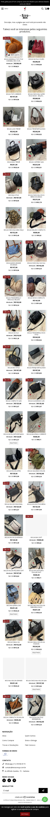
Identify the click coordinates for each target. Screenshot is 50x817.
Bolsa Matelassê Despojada (14, 434)
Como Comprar (8, 740)
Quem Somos (30, 736)
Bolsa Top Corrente (13, 94)
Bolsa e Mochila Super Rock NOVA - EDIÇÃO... (36, 95)
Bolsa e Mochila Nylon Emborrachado (36, 606)
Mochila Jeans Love (14, 605)
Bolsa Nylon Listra (14, 471)
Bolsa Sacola (14, 333)
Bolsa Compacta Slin (14, 401)
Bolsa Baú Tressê (13, 162)
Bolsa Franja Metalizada (36, 368)
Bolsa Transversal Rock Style (36, 334)
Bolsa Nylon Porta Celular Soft (36, 571)
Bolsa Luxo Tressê (13, 129)
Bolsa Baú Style (14, 368)
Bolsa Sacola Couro (36, 59)
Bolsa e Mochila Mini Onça (14, 230)
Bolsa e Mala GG (14, 642)
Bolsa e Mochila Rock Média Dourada (36, 196)
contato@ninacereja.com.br (15, 767)
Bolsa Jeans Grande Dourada (14, 264)
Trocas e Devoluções (10, 745)
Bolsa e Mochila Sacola (36, 263)
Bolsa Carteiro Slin (36, 162)
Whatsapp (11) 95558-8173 (15, 764)
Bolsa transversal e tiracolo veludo (13, 299)
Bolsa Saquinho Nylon (36, 471)
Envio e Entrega (31, 740)
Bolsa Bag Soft (36, 537)
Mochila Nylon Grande (13, 680)
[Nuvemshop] (25, 798)
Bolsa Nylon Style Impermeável (36, 718)
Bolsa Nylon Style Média (36, 504)
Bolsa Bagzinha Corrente (36, 434)
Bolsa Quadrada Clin (36, 401)
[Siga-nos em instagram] (4, 780)
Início (4, 736)
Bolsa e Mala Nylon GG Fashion (36, 643)
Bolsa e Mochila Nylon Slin (36, 680)
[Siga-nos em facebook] (9, 780)
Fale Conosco (30, 745)
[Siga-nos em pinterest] (14, 780)
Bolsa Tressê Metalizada (36, 129)
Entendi (25, 814)
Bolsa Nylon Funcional (14, 504)
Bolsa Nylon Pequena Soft (14, 570)
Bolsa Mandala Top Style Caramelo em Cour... (13, 60)
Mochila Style (13, 195)
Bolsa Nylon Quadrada (14, 537)
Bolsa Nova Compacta (36, 298)
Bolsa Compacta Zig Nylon (14, 717)
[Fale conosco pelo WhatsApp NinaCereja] (45, 799)
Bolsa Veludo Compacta (36, 230)
